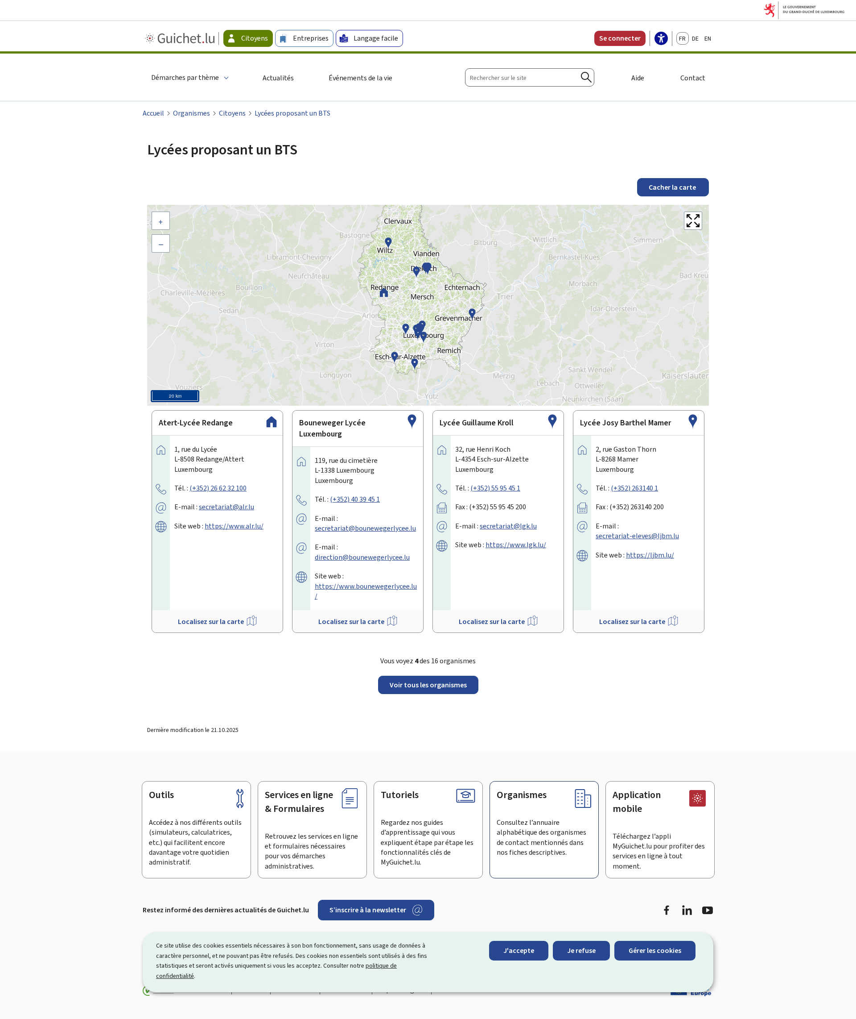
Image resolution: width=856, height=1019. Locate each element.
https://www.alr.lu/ (234, 526)
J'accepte (518, 950)
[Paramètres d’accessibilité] (661, 39)
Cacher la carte (673, 187)
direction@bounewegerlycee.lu (362, 557)
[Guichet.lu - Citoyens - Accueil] (181, 38)
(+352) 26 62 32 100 (218, 488)
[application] (428, 305)
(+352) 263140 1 (634, 488)
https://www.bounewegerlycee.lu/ (366, 591)
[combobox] (529, 77)
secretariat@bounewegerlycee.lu (365, 528)
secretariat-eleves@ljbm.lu (637, 536)
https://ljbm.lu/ (650, 555)
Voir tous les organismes (428, 685)
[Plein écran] (693, 221)
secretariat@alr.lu (226, 507)
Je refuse (581, 950)
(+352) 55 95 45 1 (495, 488)
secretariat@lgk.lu (508, 526)
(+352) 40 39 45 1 (355, 499)
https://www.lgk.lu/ (516, 544)
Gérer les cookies (655, 950)
